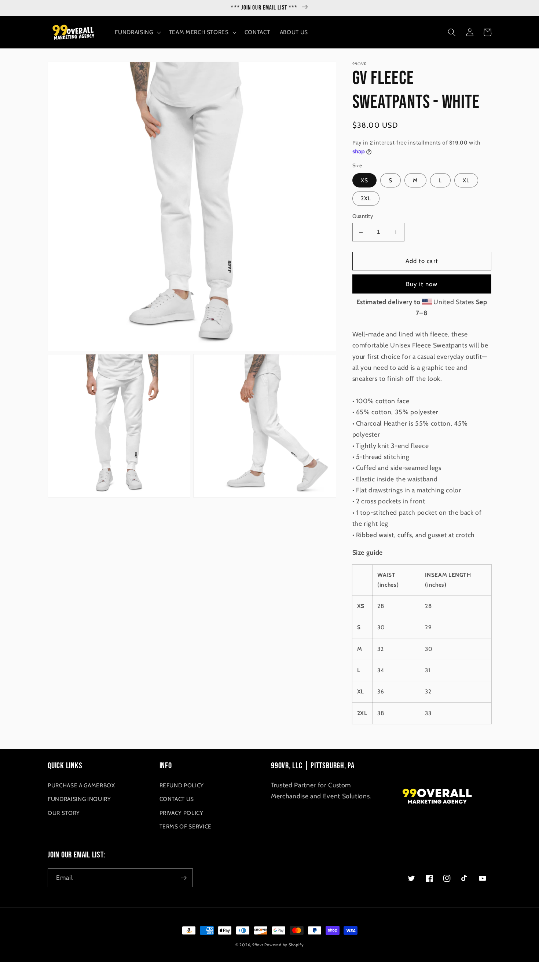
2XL (366, 198)
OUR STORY (64, 812)
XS (364, 180)
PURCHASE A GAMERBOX (81, 785)
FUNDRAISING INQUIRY (79, 798)
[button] (137, 32)
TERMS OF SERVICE (186, 826)
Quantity (362, 216)
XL (466, 180)
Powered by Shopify (284, 944)
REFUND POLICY (182, 785)
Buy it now (421, 284)
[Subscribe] (183, 878)
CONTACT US (177, 798)
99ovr (257, 944)
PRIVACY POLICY (181, 812)
